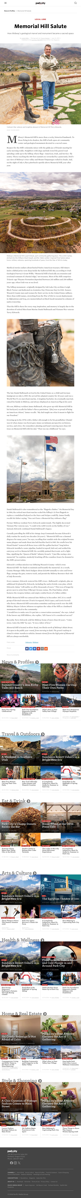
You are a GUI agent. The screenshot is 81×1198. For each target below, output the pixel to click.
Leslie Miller (25, 38)
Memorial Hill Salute (24, 11)
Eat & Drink (13, 800)
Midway (35, 642)
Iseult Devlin (35, 856)
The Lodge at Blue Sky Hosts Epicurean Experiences (50, 850)
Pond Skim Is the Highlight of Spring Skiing (70, 783)
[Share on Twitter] (30, 648)
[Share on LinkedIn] (34, 648)
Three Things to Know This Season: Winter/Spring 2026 (71, 1130)
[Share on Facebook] (27, 648)
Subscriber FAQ (41, 1178)
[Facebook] (11, 1163)
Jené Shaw (13, 830)
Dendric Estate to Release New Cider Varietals (29, 850)
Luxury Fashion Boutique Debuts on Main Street (9, 1130)
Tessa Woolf (14, 717)
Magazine (32, 1178)
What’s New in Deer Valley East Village (49, 710)
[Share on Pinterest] (38, 648)
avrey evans (75, 929)
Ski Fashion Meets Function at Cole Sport (29, 1130)
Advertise (27, 1181)
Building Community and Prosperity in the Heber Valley (30, 1063)
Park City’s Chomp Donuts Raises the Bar (19, 825)
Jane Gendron (14, 691)
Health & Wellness (20, 939)
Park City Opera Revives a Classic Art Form (30, 922)
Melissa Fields (55, 691)
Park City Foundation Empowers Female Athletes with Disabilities (30, 712)
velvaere (73, 1069)
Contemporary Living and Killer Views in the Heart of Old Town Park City (10, 1063)
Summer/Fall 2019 (37, 40)
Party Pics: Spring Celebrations (8, 710)
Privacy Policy (45, 1181)
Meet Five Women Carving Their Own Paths (59, 686)
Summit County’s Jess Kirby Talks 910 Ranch (20, 686)
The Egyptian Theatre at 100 (60, 898)
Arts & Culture (17, 873)
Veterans (28, 642)
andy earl (73, 717)
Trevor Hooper (45, 38)
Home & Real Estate (22, 1013)
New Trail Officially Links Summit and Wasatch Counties (29, 783)
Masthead (20, 1181)
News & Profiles (9, 11)
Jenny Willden (55, 717)
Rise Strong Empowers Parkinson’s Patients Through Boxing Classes (9, 991)
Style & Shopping (19, 1080)
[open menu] (5, 3)
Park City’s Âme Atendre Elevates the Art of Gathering (58, 1036)
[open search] (75, 3)
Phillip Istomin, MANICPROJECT (10, 1069)
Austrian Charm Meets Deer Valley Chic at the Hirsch (9, 850)
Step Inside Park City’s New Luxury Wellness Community (71, 1063)
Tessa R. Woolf (59, 763)
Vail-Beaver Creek (41, 1185)
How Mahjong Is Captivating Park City (71, 921)
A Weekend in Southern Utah (17, 758)
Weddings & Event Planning (41, 1174)
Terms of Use (36, 1181)
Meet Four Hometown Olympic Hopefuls (71, 710)
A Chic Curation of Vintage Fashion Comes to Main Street (19, 1103)
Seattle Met (63, 1185)
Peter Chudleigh (14, 1110)
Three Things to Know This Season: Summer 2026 (10, 922)
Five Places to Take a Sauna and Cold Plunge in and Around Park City (59, 963)
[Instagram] (15, 1163)
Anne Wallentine (57, 902)
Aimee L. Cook (35, 717)
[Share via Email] (42, 648)
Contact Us (54, 1181)
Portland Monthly (53, 1185)
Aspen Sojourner (30, 1185)
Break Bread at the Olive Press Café (58, 825)
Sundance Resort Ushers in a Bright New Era (60, 758)
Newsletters (24, 1178)
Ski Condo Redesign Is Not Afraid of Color (19, 1038)
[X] (19, 1163)
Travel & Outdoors (21, 734)
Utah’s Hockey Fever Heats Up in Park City (50, 988)
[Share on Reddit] (46, 648)
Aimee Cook (54, 1043)
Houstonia (11, 1187)
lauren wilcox (31, 1043)
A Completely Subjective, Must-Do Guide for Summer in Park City (50, 784)
